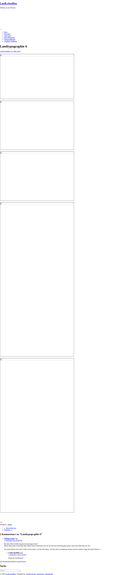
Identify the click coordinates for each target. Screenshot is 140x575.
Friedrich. (8, 530)
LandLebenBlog (8, 3)
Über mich (7, 36)
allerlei (10, 524)
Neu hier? (7, 34)
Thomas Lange (9, 538)
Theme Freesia (31, 574)
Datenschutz (49, 574)
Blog (5, 32)
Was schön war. (10, 528)
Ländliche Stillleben (10, 41)
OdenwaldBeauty (9, 39)
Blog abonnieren (9, 38)
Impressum (40, 574)
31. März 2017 (16, 51)
